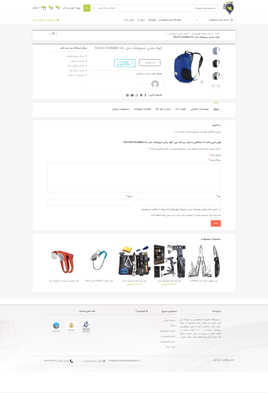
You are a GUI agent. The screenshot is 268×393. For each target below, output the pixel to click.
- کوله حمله (171, 346)
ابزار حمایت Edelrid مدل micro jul (99, 282)
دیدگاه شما (215, 160)
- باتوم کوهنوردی (169, 336)
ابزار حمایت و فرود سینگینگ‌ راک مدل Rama (64, 282)
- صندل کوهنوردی (168, 341)
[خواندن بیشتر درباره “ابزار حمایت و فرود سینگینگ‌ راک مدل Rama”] (49, 256)
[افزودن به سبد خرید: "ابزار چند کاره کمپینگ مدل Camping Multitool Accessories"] (155, 256)
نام (218, 196)
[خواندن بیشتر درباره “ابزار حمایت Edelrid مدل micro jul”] (84, 256)
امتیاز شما (215, 155)
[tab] (216, 107)
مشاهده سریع (190, 263)
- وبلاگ (173, 325)
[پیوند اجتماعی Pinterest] (127, 95)
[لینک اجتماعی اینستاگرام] (137, 95)
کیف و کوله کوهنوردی (201, 33)
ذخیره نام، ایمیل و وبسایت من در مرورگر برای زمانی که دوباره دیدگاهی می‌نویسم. (179, 209)
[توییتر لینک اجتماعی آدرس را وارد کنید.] (141, 95)
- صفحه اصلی (170, 320)
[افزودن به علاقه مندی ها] (190, 249)
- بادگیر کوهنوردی (168, 330)
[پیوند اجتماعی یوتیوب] (132, 95)
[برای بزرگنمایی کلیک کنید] (202, 82)
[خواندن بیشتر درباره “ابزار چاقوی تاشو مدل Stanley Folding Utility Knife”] (190, 256)
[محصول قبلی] (56, 33)
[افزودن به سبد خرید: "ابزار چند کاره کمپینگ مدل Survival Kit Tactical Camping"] (119, 256)
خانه (216, 33)
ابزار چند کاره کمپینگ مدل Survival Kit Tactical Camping (134, 282)
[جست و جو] (86, 8)
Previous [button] (218, 85)
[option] (215, 51)
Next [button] (212, 85)
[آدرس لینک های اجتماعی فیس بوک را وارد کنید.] (145, 95)
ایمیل (129, 196)
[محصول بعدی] (50, 33)
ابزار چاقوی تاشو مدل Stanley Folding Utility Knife (204, 282)
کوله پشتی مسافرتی (178, 33)
